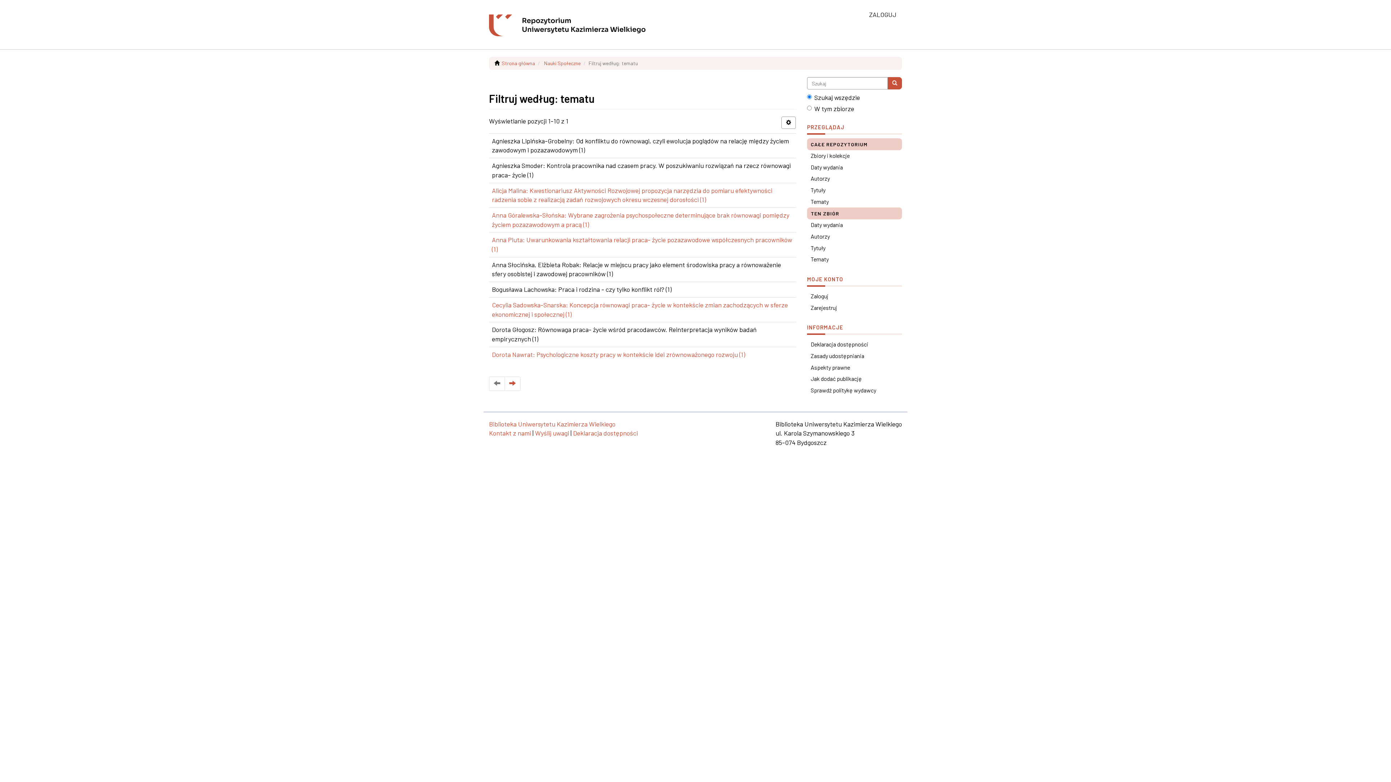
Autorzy (820, 178)
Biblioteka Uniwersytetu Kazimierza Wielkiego (552, 424)
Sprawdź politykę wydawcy (843, 390)
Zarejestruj (824, 307)
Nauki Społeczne (562, 63)
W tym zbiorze (834, 109)
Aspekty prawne (830, 367)
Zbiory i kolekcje (830, 155)
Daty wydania (827, 167)
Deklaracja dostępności (839, 344)
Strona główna (518, 63)
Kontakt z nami (510, 433)
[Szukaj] (894, 83)
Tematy (820, 201)
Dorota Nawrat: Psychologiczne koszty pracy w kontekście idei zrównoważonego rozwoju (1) (618, 354)
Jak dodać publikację (836, 378)
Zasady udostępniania (837, 355)
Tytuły (818, 189)
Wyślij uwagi (552, 433)
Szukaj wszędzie (837, 97)
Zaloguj (819, 296)
